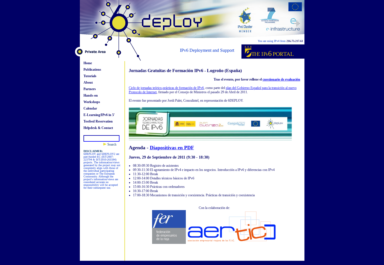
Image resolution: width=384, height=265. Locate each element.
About (88, 82)
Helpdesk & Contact (98, 128)
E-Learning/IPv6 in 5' (99, 115)
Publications (92, 70)
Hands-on (90, 95)
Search (111, 144)
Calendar (90, 108)
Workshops (91, 102)
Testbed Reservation (98, 121)
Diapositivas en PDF (172, 147)
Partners (89, 89)
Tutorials (89, 76)
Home (87, 63)
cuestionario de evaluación (281, 79)
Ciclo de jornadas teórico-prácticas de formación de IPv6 (166, 88)
